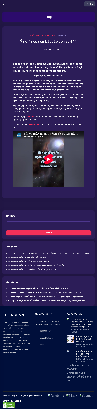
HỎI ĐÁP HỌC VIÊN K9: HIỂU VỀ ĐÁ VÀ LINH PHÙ (27, 257)
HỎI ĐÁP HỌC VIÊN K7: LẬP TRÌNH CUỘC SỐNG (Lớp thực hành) (33, 269)
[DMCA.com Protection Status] (9, 408)
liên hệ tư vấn (33, 124)
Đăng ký (89, 4)
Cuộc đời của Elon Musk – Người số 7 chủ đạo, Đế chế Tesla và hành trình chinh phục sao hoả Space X (49, 253)
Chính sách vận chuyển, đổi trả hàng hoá (79, 376)
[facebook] (56, 396)
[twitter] (71, 396)
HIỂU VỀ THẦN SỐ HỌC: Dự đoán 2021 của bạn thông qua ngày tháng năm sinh (53, 293)
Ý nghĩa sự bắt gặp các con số (42, 35)
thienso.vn (31, 116)
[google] (86, 396)
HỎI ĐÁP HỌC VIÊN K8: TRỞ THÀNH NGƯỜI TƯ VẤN (28, 261)
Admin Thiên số (79, 329)
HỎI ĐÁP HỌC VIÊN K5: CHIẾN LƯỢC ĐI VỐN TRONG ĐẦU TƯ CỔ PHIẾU (36, 265)
